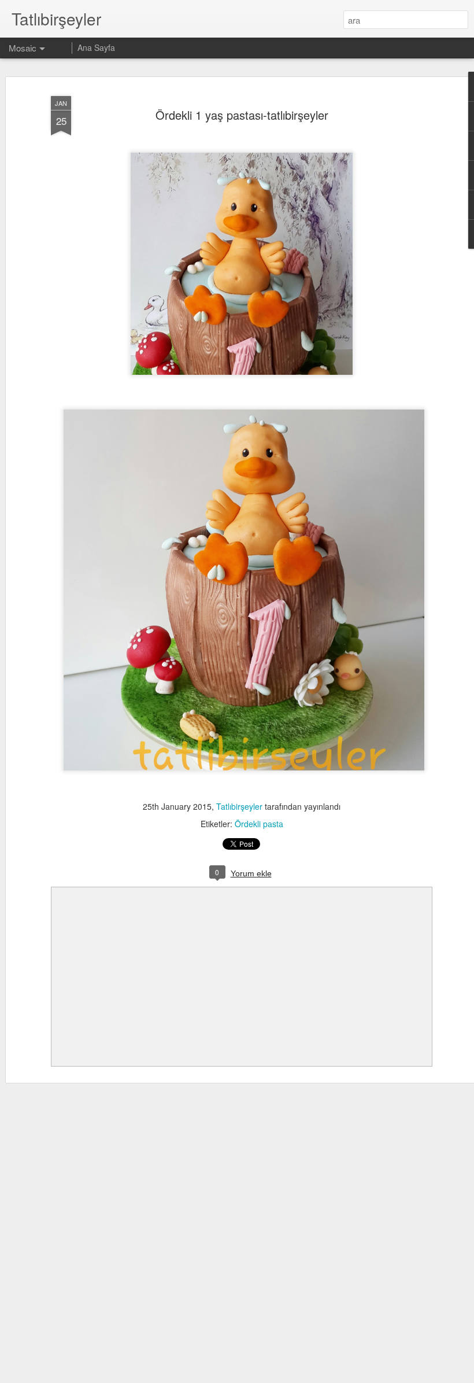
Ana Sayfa (96, 47)
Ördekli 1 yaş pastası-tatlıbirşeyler (241, 114)
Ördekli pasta (259, 823)
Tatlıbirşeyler (239, 806)
